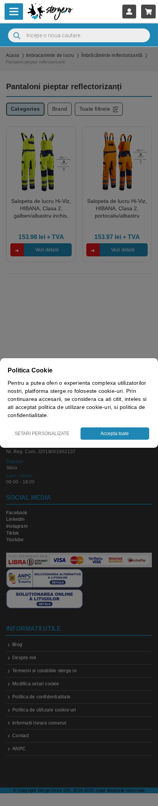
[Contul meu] (129, 11)
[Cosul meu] (148, 11)
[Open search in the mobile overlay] (79, 35)
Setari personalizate (42, 433)
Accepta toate (114, 433)
